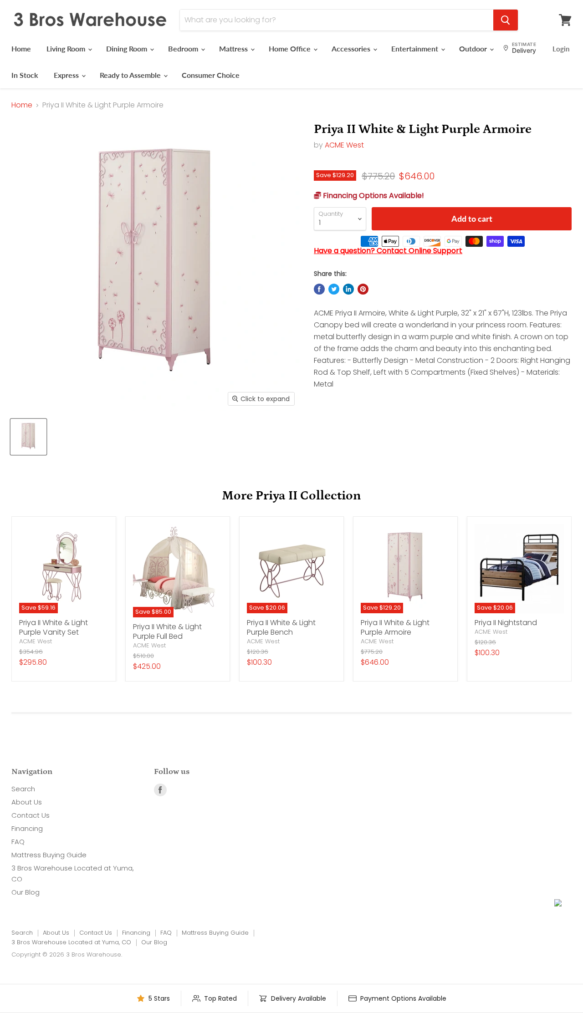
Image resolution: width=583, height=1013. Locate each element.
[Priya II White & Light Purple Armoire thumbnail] (28, 437)
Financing (27, 828)
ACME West (344, 145)
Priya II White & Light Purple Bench (281, 627)
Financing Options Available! (372, 195)
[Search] (505, 20)
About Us (26, 802)
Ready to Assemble (131, 75)
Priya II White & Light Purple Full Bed (167, 631)
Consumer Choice (211, 75)
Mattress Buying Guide (49, 855)
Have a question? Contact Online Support (388, 250)
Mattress (234, 48)
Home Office (290, 48)
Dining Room (127, 48)
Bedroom (184, 48)
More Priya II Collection (291, 496)
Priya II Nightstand (506, 622)
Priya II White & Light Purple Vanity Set (53, 627)
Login (560, 49)
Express (67, 75)
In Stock (24, 75)
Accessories (352, 48)
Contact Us (30, 815)
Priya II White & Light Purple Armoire (395, 627)
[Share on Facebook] (319, 289)
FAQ (18, 841)
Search (23, 789)
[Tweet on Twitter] (333, 289)
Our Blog (25, 892)
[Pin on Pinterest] (363, 289)
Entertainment (415, 48)
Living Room (66, 48)
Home (21, 48)
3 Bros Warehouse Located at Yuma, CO (71, 942)
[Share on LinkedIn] (348, 289)
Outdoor (474, 48)
